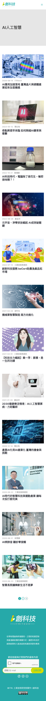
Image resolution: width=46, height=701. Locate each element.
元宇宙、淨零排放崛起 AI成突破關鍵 (21, 224)
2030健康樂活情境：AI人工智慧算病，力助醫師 (22, 405)
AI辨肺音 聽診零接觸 (14, 542)
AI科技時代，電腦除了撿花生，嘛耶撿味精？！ (22, 178)
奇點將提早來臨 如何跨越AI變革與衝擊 (21, 132)
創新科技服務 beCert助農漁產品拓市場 (22, 270)
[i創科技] (8, 4)
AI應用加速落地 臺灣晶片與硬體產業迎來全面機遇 (21, 86)
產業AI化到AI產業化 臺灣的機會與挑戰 (22, 451)
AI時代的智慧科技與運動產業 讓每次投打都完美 (21, 497)
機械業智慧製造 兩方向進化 (18, 314)
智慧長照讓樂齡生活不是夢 (17, 585)
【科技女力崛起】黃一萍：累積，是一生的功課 (22, 359)
